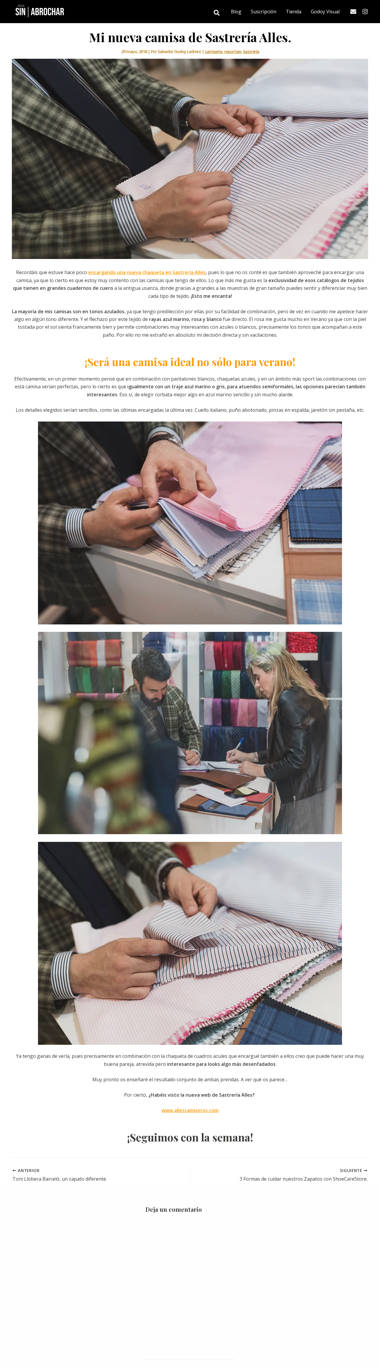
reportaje (232, 51)
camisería (213, 51)
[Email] (353, 12)
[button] (217, 13)
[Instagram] (365, 12)
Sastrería (251, 51)
